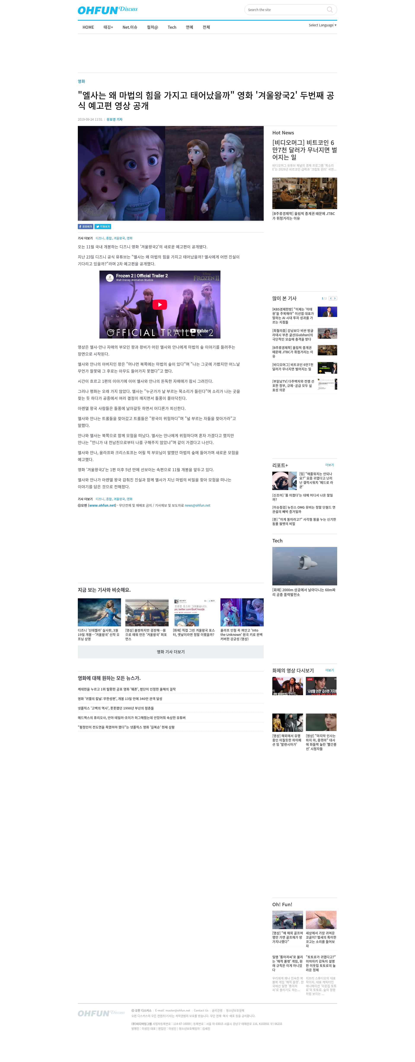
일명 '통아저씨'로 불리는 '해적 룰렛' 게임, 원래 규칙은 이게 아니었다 (287, 963)
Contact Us (201, 1010)
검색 (331, 9)
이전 (331, 298)
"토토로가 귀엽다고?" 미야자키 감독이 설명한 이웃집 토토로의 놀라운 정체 (321, 963)
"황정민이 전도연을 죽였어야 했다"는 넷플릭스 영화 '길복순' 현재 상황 (126, 727)
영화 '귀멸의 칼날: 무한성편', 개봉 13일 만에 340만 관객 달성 (120, 698)
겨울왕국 (119, 238)
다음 (335, 298)
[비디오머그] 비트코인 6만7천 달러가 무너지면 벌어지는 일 (304, 150)
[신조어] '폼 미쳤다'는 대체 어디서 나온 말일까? (302, 497)
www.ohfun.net (102, 505)
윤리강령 (217, 1010)
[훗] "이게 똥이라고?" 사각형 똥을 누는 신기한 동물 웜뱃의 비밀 (304, 521)
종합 (109, 238)
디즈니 (100, 238)
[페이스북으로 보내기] (85, 227)
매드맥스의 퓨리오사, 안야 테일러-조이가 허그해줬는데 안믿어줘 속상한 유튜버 (132, 717)
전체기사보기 (328, 1014)
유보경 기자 (115, 119)
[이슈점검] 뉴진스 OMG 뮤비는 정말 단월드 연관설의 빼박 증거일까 (303, 509)
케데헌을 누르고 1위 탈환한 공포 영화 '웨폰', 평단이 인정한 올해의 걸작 (127, 689)
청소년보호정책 (235, 1010)
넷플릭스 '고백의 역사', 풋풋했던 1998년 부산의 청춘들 (116, 708)
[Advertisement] (207, 57)
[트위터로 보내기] (102, 227)
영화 (81, 81)
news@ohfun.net (197, 505)
